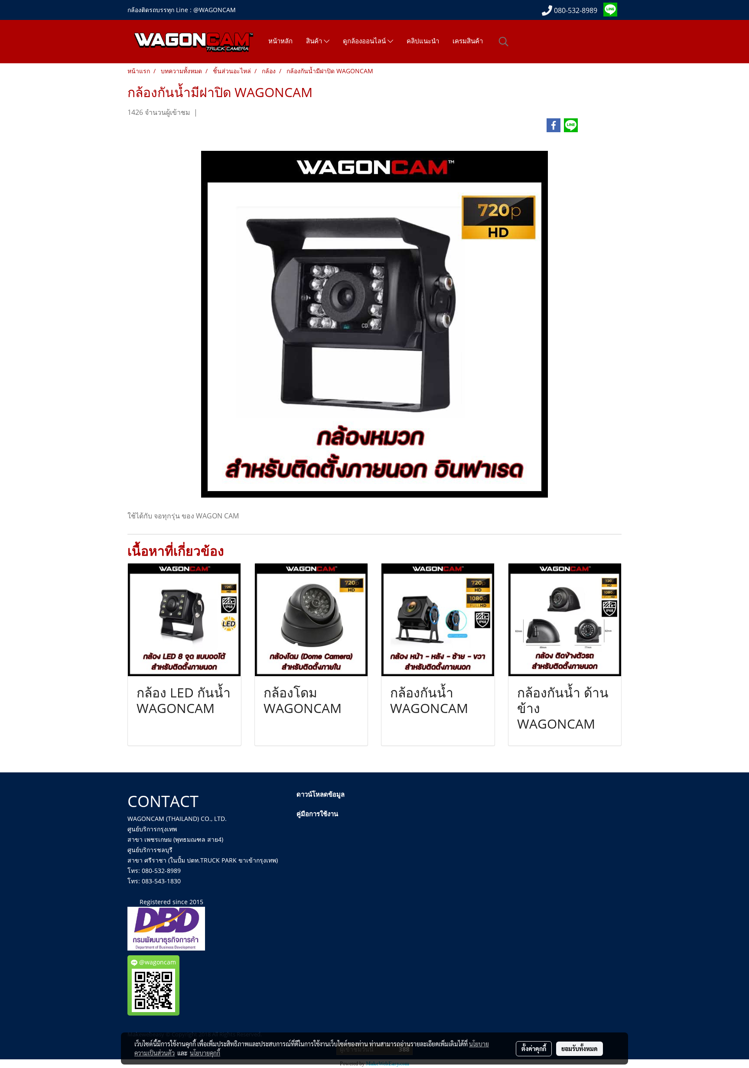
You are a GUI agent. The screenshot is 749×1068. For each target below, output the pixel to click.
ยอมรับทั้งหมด (579, 1048)
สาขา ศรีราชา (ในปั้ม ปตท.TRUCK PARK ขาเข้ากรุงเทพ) (202, 860)
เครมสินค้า (468, 41)
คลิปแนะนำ (423, 41)
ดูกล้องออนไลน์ (365, 42)
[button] (503, 41)
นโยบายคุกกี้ (205, 1053)
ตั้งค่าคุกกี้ (533, 1048)
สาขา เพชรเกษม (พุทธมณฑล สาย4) (175, 839)
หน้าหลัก (280, 41)
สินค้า (315, 42)
